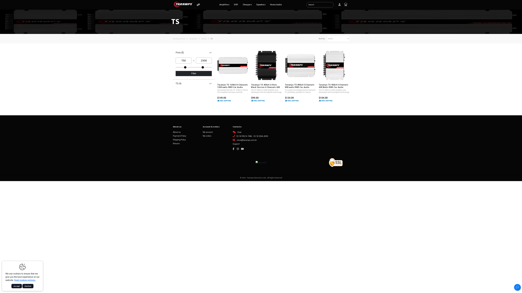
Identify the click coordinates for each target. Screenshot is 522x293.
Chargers (247, 5)
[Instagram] (238, 149)
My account (208, 132)
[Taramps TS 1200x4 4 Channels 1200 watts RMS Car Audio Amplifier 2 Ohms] (232, 65)
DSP (236, 5)
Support (236, 144)
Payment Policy (179, 136)
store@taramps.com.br (247, 140)
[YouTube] (242, 149)
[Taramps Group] (183, 4)
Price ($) (180, 52)
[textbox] (320, 4)
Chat (239, 132)
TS (212, 39)
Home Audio (276, 5)
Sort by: (322, 39)
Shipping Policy (179, 140)
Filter (193, 73)
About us (177, 132)
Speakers (260, 5)
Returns (176, 143)
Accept (17, 286)
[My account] (340, 5)
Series (204, 39)
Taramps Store (179, 39)
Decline (28, 286)
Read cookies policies (24, 280)
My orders (207, 136)
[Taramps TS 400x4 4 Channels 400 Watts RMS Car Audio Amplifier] (334, 65)
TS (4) (178, 83)
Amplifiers (224, 5)
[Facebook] (233, 149)
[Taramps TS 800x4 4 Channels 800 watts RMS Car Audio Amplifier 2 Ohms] (300, 65)
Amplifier (194, 39)
